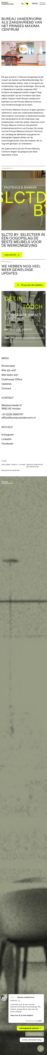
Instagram (7, 434)
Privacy (14, 464)
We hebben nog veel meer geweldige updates (21, 269)
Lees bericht (10, 255)
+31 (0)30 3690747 (21, 329)
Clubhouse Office (11, 379)
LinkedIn (6, 439)
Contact (6, 388)
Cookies (22, 464)
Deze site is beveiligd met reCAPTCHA (34, 466)
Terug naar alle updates (32, 285)
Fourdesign (14, 470)
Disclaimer (5, 464)
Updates (6, 383)
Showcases (8, 365)
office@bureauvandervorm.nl (27, 337)
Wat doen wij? (9, 374)
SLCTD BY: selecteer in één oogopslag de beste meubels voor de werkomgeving (23, 240)
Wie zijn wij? (8, 370)
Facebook (7, 443)
